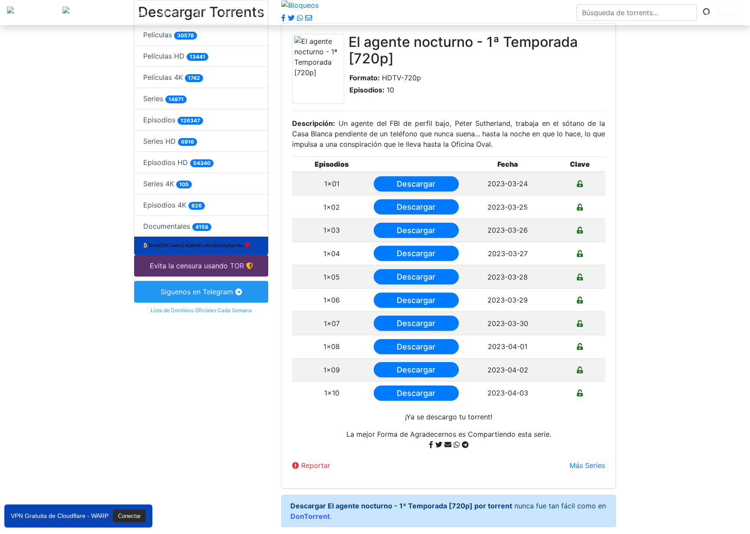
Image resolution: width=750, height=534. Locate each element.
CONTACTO (319, 12)
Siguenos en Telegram (198, 291)
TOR (209, 12)
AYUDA (274, 12)
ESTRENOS (372, 12)
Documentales (175, 226)
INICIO (178, 12)
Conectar (129, 516)
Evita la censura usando (189, 265)
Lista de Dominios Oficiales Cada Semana (201, 310)
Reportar (314, 465)
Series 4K (166, 183)
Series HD (168, 141)
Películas (168, 34)
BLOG (238, 12)
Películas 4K (171, 77)
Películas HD (174, 56)
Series (163, 98)
